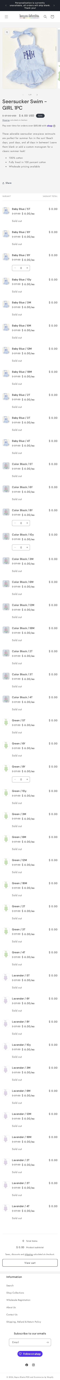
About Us (11, 1307)
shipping (29, 1254)
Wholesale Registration (18, 1300)
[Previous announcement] (5, 5)
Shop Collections (15, 1292)
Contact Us (12, 1314)
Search (10, 1285)
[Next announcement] (54, 5)
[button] (6, 16)
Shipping (6, 120)
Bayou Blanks (19, 1377)
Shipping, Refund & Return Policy (23, 1321)
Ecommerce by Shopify (43, 1377)
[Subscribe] (47, 1342)
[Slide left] (23, 94)
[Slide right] (37, 94)
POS (28, 1377)
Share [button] (9, 182)
